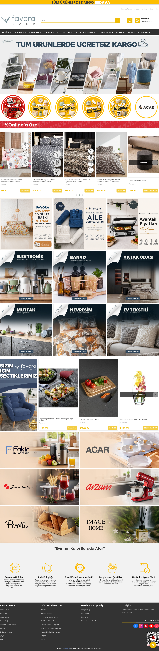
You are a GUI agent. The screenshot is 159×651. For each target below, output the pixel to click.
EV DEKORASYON (104, 32)
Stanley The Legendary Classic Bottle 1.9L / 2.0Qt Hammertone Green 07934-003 (97, 420)
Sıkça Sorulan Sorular (89, 621)
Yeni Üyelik (85, 613)
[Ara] (117, 20)
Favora (3, 185)
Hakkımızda (45, 610)
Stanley (82, 423)
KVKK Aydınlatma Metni (49, 617)
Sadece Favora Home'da (130, 9)
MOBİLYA (5, 32)
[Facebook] (135, 626)
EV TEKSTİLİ (48, 32)
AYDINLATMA (34, 32)
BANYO (130, 32)
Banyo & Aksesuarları (8, 625)
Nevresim (3, 613)
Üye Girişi (84, 617)
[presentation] (4, 65)
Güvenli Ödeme (46, 613)
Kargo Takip (85, 610)
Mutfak (2, 628)
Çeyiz (2, 636)
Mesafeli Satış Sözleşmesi (50, 632)
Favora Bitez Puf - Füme (41, 180)
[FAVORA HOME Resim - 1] (79, 124)
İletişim (43, 636)
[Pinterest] (146, 626)
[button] (76, 91)
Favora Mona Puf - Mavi (73, 180)
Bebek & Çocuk (6, 621)
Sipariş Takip (153, 9)
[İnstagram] (141, 626)
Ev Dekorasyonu (6, 632)
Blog (1, 639)
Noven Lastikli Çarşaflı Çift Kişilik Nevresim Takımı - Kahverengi (12, 181)
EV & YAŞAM (19, 32)
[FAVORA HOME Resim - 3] (133, 224)
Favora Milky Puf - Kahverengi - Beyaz (134, 419)
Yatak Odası (4, 617)
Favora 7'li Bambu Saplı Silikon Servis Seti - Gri (142, 181)
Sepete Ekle (25, 190)
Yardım (43, 639)
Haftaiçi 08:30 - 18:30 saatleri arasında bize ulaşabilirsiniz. (138, 611)
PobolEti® (66, 648)
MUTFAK (119, 32)
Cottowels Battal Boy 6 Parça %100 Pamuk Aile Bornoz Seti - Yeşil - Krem (56, 420)
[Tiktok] (156, 626)
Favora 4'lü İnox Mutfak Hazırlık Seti (110, 180)
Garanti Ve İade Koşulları (50, 625)
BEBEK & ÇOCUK (86, 32)
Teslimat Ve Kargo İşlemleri (51, 628)
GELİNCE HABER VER (54, 190)
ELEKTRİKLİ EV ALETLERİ (66, 32)
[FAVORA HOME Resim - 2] (79, 224)
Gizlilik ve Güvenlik (47, 621)
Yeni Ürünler (4, 610)
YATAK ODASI (142, 32)
